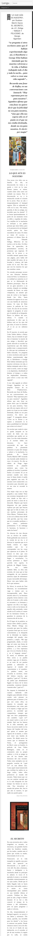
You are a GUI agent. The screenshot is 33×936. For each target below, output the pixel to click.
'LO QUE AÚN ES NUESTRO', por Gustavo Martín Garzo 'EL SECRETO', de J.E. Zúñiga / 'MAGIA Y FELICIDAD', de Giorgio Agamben (17, 27)
